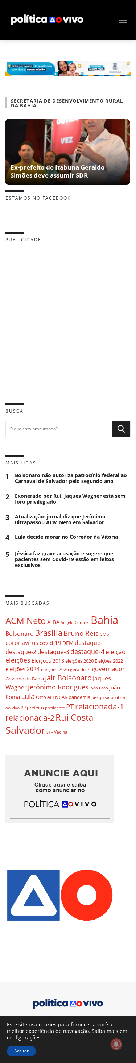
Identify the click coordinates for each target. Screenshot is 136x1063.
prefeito (35, 707)
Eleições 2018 (48, 660)
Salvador (25, 730)
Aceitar (21, 1051)
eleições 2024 (22, 668)
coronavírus (21, 642)
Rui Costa (74, 717)
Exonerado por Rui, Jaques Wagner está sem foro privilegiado (70, 499)
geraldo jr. (80, 669)
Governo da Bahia (24, 678)
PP (23, 707)
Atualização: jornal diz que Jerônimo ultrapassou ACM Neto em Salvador (60, 519)
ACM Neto (25, 620)
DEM (68, 642)
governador (108, 668)
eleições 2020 (79, 661)
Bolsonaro (19, 634)
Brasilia (48, 632)
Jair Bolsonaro (68, 678)
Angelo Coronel (75, 622)
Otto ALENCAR (51, 697)
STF (49, 732)
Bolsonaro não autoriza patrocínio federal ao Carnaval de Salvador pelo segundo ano (71, 478)
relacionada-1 (99, 706)
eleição (115, 651)
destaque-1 (90, 643)
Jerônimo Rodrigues (58, 687)
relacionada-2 (29, 717)
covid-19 (50, 642)
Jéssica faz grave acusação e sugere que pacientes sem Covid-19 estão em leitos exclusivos (64, 559)
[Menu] (123, 20)
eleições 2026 (55, 669)
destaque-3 (53, 651)
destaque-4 (87, 651)
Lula (28, 696)
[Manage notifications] (116, 1044)
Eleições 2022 (109, 661)
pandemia (79, 697)
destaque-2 (20, 652)
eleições (17, 660)
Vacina (60, 732)
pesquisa (100, 697)
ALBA (53, 621)
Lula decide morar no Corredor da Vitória (66, 537)
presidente (55, 707)
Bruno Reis (81, 633)
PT (70, 706)
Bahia (104, 620)
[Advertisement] (68, 317)
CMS (104, 634)
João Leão (99, 688)
